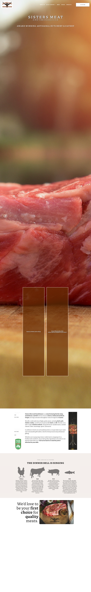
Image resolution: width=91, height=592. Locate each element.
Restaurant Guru (17, 433)
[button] (83, 5)
